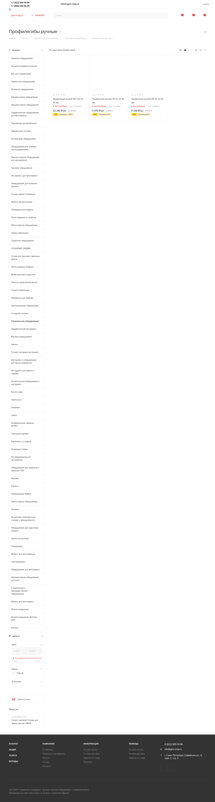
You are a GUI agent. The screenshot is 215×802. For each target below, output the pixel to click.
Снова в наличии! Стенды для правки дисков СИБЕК (25, 721)
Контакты (47, 766)
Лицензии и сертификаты (54, 754)
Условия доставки (91, 754)
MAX (171, 768)
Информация (91, 744)
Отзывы (46, 762)
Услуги (13, 755)
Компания (48, 744)
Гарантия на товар (92, 758)
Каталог (13, 744)
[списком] (201, 50)
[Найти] (164, 15)
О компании (48, 750)
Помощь (134, 744)
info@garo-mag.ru (70, 4)
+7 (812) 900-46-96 (20, 2)
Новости (13, 709)
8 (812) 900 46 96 (174, 744)
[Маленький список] (180, 50)
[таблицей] (205, 50)
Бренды (13, 761)
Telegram (40, 4)
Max (36, 4)
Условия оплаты (91, 750)
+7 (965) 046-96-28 (20, 6)
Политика (88, 762)
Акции (12, 750)
